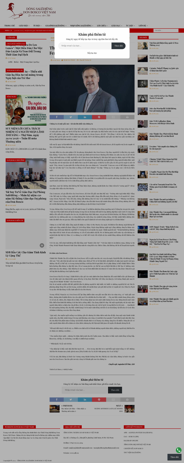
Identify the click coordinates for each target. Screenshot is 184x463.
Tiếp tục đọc (92, 53)
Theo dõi (119, 45)
